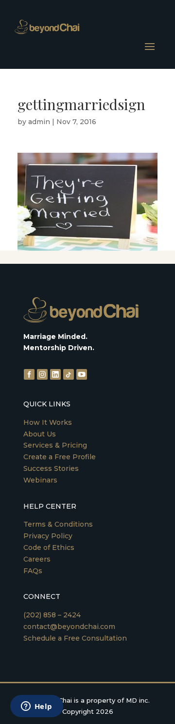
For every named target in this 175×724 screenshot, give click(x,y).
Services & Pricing (55, 445)
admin (39, 121)
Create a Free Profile (59, 456)
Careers (37, 559)
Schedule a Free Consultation (75, 638)
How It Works (47, 422)
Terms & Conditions (58, 524)
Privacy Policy (47, 535)
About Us (39, 434)
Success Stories (51, 468)
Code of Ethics (48, 547)
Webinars (40, 480)
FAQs (32, 570)
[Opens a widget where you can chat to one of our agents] (36, 707)
